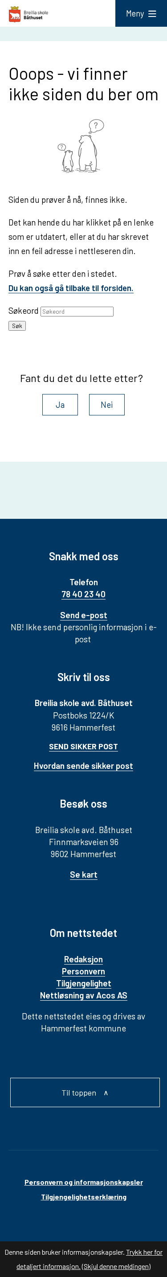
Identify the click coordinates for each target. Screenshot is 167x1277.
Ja (60, 404)
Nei (107, 404)
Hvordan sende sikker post (83, 765)
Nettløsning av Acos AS (83, 995)
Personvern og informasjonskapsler (83, 1182)
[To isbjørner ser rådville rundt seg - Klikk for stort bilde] (83, 147)
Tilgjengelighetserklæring (83, 1196)
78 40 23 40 (83, 594)
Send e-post (83, 615)
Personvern (83, 971)
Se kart (84, 874)
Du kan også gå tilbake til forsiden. (71, 288)
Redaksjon (83, 959)
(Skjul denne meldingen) (116, 1266)
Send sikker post (83, 746)
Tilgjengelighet (83, 983)
